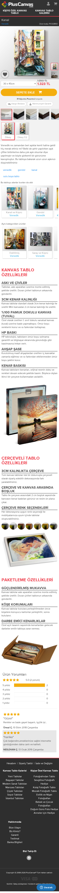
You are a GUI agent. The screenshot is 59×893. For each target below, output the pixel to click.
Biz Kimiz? (14, 831)
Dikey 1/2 (22, 137)
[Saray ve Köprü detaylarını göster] (40, 239)
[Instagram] (29, 857)
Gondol (40, 212)
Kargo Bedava (18, 103)
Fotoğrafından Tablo (44, 776)
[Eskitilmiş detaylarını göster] (14, 239)
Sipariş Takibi (26, 763)
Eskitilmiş (14, 252)
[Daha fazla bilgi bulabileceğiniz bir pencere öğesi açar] (46, 887)
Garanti (15, 834)
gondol (21, 169)
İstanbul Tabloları (15, 798)
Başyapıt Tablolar (15, 780)
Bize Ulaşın (15, 827)
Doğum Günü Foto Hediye (44, 809)
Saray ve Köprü (40, 252)
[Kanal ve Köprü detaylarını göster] (14, 198)
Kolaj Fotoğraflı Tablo (44, 787)
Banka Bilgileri (14, 842)
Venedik (5, 24)
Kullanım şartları (34, 884)
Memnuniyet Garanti (41, 103)
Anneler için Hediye (44, 812)
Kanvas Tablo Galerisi (44, 12)
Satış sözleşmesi (20, 884)
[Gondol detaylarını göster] (40, 198)
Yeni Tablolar (15, 776)
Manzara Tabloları (14, 787)
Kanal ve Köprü (14, 212)
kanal (34, 169)
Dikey (8, 137)
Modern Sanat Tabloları (15, 783)
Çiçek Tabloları (15, 791)
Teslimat (14, 838)
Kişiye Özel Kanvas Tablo (15, 12)
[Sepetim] (55, 3)
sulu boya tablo (11, 176)
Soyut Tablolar (14, 794)
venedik (7, 169)
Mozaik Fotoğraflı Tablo (44, 791)
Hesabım (11, 763)
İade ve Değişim (44, 763)
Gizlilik (9, 884)
